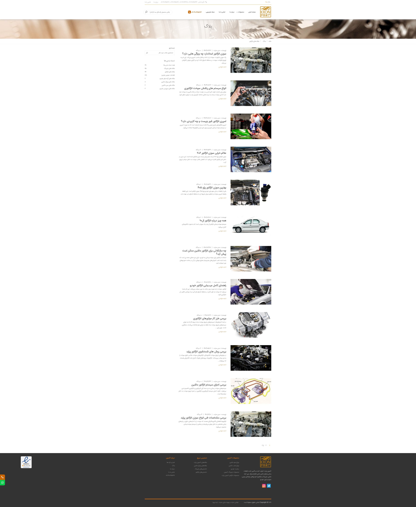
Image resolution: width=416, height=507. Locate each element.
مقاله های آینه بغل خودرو (160, 79)
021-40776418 (183, 2)
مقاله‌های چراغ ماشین (200, 466)
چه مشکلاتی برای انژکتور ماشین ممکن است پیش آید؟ (204, 252)
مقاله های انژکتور (254, 41)
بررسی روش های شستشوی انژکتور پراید (206, 352)
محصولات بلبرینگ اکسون (231, 472)
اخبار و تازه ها (171, 462)
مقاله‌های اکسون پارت (200, 462)
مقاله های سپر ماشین (160, 85)
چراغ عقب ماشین (234, 466)
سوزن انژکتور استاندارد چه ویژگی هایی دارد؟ (204, 54)
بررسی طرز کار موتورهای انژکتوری (209, 319)
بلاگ (264, 41)
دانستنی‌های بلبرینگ (201, 469)
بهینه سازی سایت (224, 502)
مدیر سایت (217, 50)
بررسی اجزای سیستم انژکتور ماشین (208, 385)
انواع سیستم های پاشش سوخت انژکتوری (205, 88)
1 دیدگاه (198, 184)
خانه (270, 41)
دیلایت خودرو (235, 469)
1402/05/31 (207, 184)
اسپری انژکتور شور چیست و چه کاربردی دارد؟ (203, 121)
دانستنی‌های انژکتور (201, 472)
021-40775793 (193, 2)
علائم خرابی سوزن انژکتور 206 (211, 153)
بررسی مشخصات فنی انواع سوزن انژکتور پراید (203, 418)
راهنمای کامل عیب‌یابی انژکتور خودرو (208, 286)
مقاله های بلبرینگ (160, 68)
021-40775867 (174, 2)
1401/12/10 (208, 414)
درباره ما (156, 2)
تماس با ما (148, 2)
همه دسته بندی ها (160, 65)
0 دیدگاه (198, 50)
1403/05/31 (207, 150)
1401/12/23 (207, 381)
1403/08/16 (207, 85)
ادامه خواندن (222, 67)
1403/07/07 (207, 118)
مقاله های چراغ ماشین (160, 82)
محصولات (241, 12)
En (269, 2)
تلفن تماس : (201, 2)
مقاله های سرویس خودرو (160, 89)
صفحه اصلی (252, 12)
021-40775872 (165, 2)
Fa (266, 2)
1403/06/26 (207, 50)
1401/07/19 (207, 315)
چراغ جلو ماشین (234, 462)
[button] (146, 12)
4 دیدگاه (199, 414)
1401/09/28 (207, 282)
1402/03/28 (207, 247)
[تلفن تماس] (2, 477)
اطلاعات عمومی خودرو (160, 75)
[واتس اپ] (2, 482)
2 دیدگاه (198, 150)
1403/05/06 (207, 348)
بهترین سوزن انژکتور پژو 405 (212, 188)
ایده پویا (215, 502)
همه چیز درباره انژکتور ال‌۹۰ (213, 221)
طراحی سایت (234, 502)
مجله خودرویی (210, 12)
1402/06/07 (207, 217)
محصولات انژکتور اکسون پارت (230, 475)
